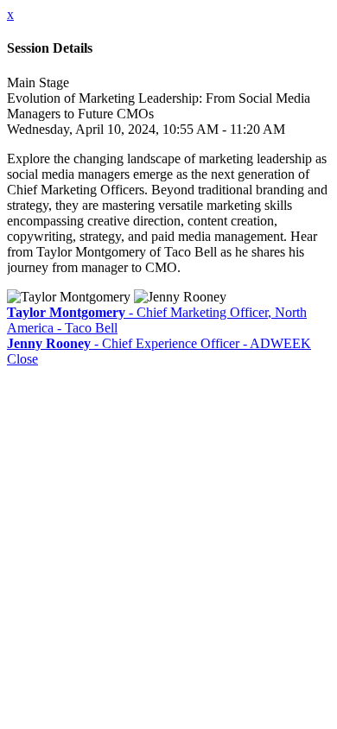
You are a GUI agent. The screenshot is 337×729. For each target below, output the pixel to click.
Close (22, 359)
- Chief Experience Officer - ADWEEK (159, 343)
